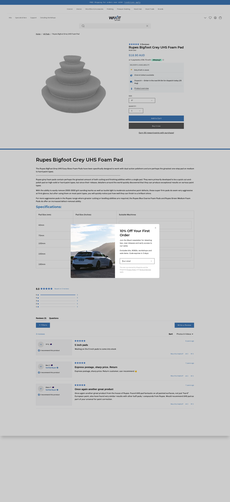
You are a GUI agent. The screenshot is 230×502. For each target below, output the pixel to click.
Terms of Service (145, 270)
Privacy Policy (131, 270)
